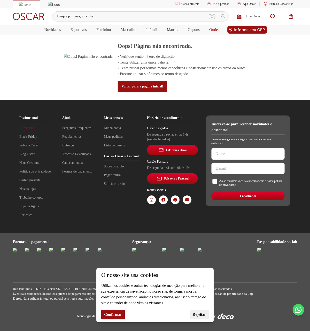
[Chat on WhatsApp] (298, 310)
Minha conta (112, 128)
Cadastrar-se (248, 196)
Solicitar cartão (114, 184)
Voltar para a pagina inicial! (142, 86)
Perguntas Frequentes (76, 128)
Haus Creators (29, 163)
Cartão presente (190, 4)
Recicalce (25, 215)
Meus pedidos (221, 4)
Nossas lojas (27, 189)
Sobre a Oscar (29, 145)
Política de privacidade (35, 171)
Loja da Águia (29, 206)
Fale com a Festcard (176, 178)
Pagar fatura (112, 175)
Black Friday (28, 136)
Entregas (68, 145)
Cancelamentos (72, 163)
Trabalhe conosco (31, 197)
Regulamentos (71, 136)
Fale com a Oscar (176, 150)
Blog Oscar (27, 154)
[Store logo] (28, 16)
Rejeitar (199, 314)
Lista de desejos (114, 145)
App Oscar (249, 4)
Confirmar (113, 314)
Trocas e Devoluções (76, 154)
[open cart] (291, 16)
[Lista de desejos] (272, 16)
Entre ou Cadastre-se (281, 4)
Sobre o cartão (114, 166)
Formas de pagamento (77, 171)
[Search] (223, 16)
